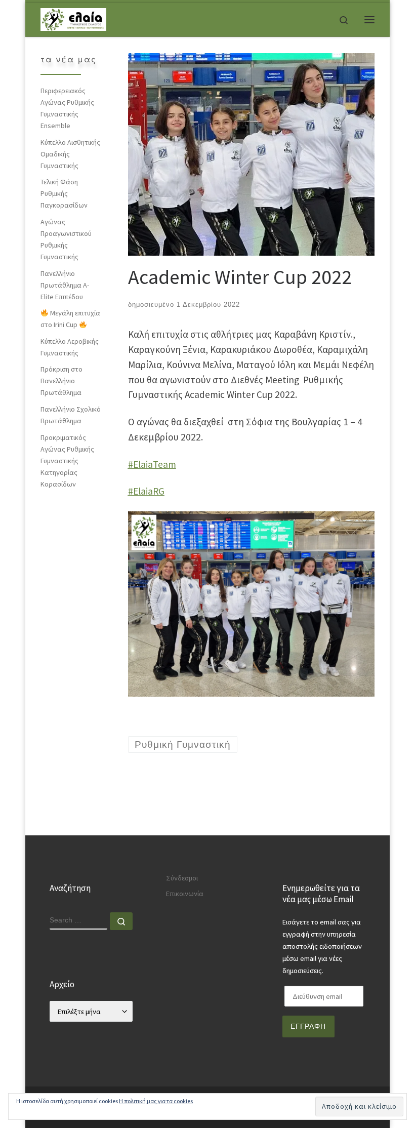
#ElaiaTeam (152, 464)
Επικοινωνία (184, 893)
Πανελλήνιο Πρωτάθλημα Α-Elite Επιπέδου (64, 285)
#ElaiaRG (146, 491)
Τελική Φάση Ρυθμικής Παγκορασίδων (64, 193)
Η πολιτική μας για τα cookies (156, 1101)
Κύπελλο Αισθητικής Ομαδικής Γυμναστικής (70, 154)
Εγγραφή (308, 1026)
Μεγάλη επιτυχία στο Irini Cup (70, 318)
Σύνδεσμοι (182, 877)
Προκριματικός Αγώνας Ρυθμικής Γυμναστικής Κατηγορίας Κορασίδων (67, 461)
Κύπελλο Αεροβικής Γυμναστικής (69, 347)
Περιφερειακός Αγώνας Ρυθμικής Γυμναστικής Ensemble (67, 108)
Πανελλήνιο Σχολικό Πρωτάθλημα (70, 415)
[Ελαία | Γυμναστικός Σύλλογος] (73, 18)
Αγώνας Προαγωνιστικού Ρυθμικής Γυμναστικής (66, 239)
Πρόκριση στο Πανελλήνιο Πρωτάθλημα (61, 381)
